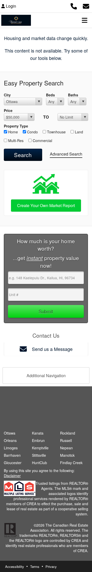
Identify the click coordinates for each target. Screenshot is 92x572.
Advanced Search (66, 154)
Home (12, 131)
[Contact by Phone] (74, 5)
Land (78, 131)
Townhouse (56, 131)
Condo (32, 131)
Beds (50, 94)
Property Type (16, 126)
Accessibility (14, 566)
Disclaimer (12, 475)
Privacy (51, 566)
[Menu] (84, 20)
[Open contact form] (86, 5)
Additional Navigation (46, 375)
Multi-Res (15, 140)
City (7, 94)
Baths (73, 94)
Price (8, 110)
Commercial (42, 140)
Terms (34, 566)
